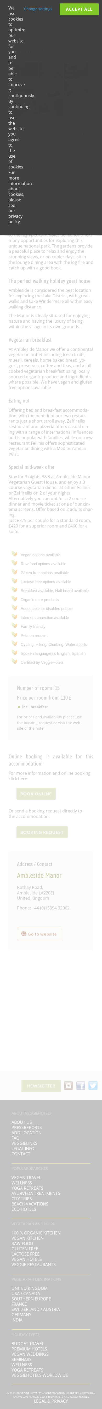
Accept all (79, 9)
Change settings (38, 8)
